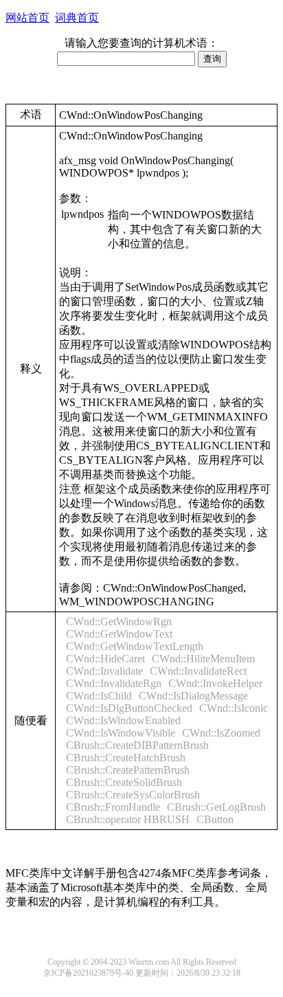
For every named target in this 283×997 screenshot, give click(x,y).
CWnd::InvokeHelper (215, 683)
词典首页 (77, 17)
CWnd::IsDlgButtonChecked (129, 708)
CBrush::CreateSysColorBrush (133, 794)
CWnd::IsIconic (233, 708)
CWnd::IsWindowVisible (120, 733)
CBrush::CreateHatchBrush (125, 757)
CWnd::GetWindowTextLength (134, 646)
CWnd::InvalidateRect (198, 671)
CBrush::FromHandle (113, 807)
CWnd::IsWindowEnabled (123, 720)
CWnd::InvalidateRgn (113, 683)
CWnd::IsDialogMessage (193, 696)
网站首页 (27, 17)
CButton (215, 819)
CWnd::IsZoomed (221, 733)
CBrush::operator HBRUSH (128, 819)
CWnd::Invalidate (104, 671)
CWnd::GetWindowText (119, 634)
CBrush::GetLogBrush (216, 807)
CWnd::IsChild (99, 696)
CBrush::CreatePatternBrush (128, 770)
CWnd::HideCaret (105, 658)
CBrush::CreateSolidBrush (124, 782)
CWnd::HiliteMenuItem (203, 658)
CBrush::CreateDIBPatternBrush (137, 745)
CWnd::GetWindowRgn (119, 621)
